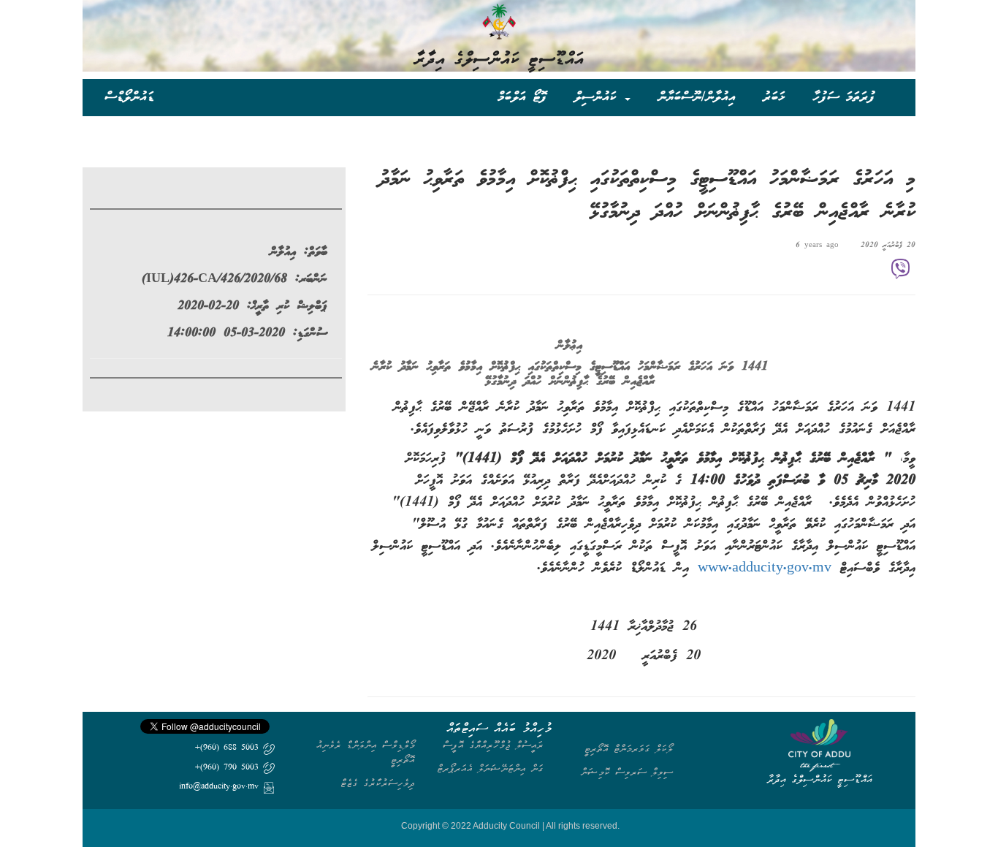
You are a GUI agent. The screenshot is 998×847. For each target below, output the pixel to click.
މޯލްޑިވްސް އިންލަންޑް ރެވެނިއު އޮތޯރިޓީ (365, 752)
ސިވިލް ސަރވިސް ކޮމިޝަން (627, 772)
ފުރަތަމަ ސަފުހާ (843, 96)
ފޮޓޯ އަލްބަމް (522, 96)
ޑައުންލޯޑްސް (129, 96)
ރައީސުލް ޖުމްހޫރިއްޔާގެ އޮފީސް (493, 745)
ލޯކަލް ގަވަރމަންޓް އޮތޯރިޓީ (628, 748)
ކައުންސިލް (598, 96)
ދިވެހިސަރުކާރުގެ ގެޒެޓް (377, 783)
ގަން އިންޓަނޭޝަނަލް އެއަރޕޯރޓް (490, 768)
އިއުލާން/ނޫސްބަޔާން (697, 96)
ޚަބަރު (774, 96)
